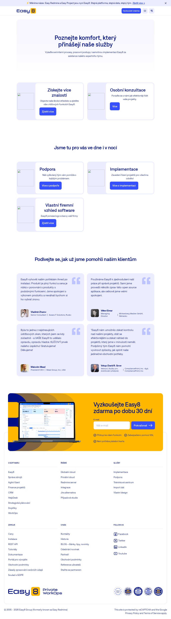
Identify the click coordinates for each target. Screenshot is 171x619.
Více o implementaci (124, 185)
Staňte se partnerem (71, 570)
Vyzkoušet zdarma (131, 11)
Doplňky (12, 508)
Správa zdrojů (15, 477)
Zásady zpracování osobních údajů (25, 570)
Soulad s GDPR (15, 575)
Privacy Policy (132, 613)
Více (114, 106)
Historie (64, 539)
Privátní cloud (68, 477)
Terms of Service (152, 613)
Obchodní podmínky (18, 564)
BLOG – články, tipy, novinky (75, 544)
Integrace (65, 487)
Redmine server (68, 482)
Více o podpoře (50, 185)
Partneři (65, 554)
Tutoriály (12, 549)
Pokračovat (140, 425)
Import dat (119, 487)
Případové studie (69, 497)
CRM (10, 492)
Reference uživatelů (71, 564)
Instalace (12, 539)
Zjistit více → (139, 3)
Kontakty (65, 534)
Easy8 (11, 472)
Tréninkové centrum (124, 482)
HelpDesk (13, 497)
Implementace (121, 472)
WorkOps (13, 513)
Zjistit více (48, 111)
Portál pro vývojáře (17, 559)
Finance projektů (16, 487)
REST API (13, 544)
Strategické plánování (19, 503)
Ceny (11, 534)
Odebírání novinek (70, 549)
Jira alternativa (68, 492)
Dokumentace (15, 554)
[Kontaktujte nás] (145, 10)
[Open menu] (151, 10)
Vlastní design (121, 492)
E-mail (96, 419)
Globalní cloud (68, 472)
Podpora (118, 477)
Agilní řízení (14, 482)
